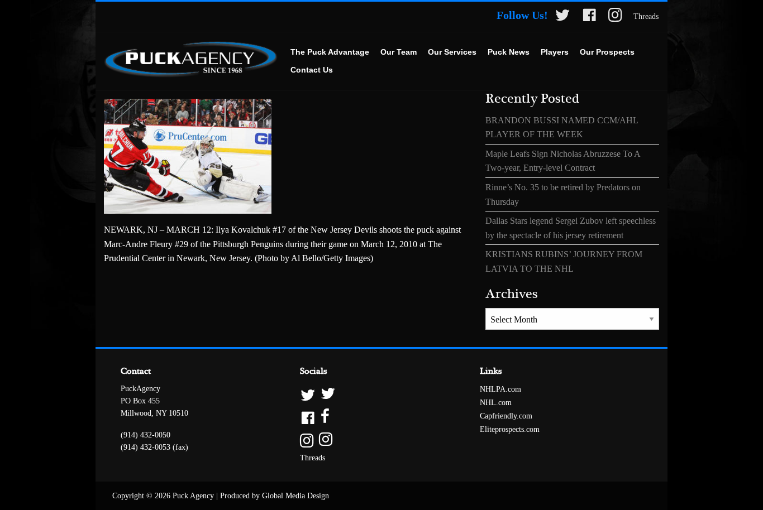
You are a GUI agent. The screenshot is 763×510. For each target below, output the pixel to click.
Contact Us (311, 69)
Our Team (398, 51)
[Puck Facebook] (589, 17)
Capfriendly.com (506, 416)
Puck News (509, 51)
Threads (646, 16)
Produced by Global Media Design (274, 496)
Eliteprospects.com (510, 429)
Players (555, 51)
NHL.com (496, 402)
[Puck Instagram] (615, 17)
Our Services (452, 51)
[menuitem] (330, 52)
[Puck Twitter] (562, 17)
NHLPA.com (500, 389)
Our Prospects (607, 51)
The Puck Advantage (329, 51)
